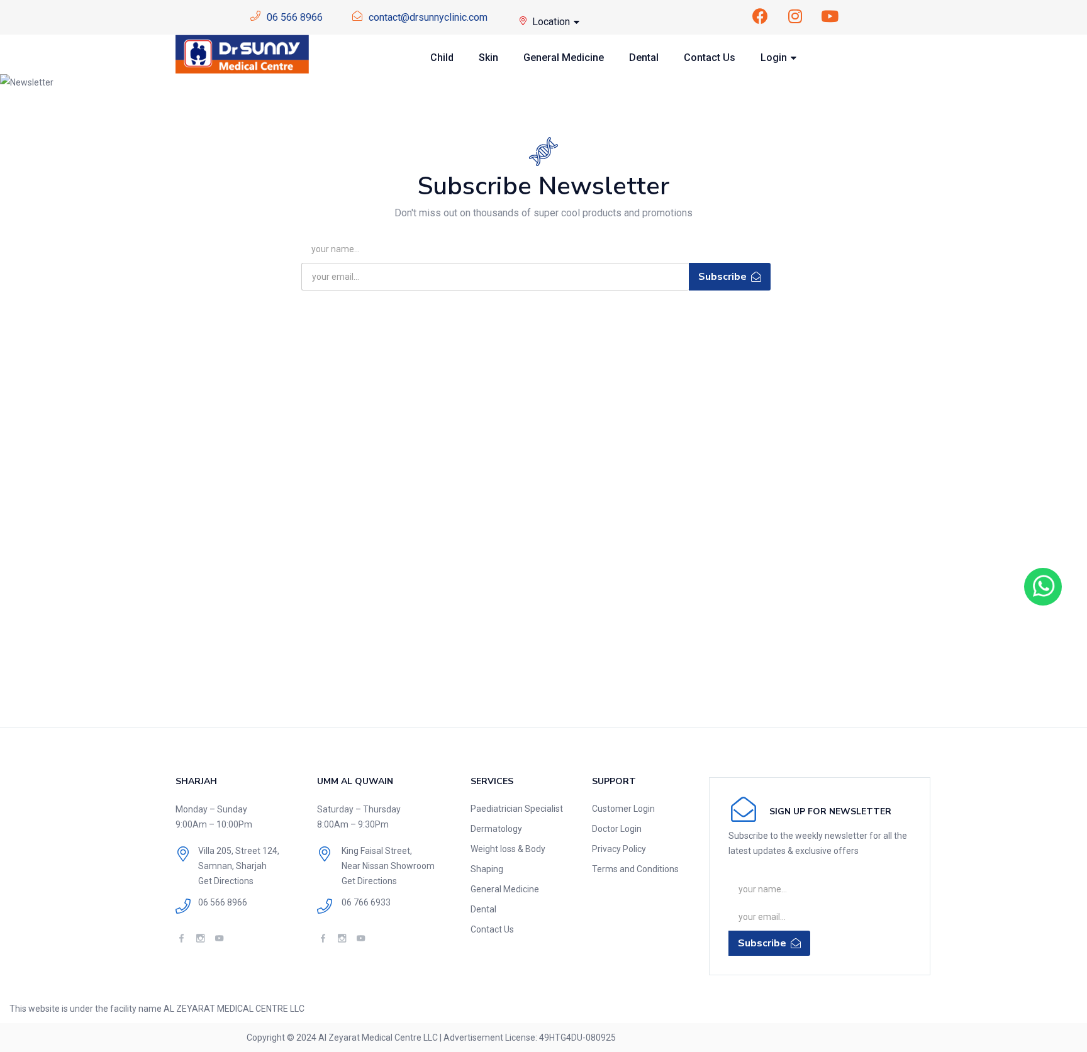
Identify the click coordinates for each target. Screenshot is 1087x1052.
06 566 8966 (295, 17)
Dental (644, 58)
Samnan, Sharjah (232, 866)
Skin (488, 58)
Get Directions (226, 881)
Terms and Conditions (635, 869)
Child (442, 58)
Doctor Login (617, 829)
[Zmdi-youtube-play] (219, 938)
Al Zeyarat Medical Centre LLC (378, 1038)
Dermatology (496, 829)
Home (287, 82)
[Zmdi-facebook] (181, 938)
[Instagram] (795, 15)
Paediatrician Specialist (517, 809)
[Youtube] (829, 15)
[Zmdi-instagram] (200, 938)
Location (552, 22)
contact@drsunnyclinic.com (428, 17)
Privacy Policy (619, 849)
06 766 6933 (366, 902)
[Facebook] (760, 15)
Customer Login (623, 809)
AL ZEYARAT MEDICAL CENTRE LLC (234, 1009)
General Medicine (563, 58)
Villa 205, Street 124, (238, 851)
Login (775, 58)
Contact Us (709, 58)
